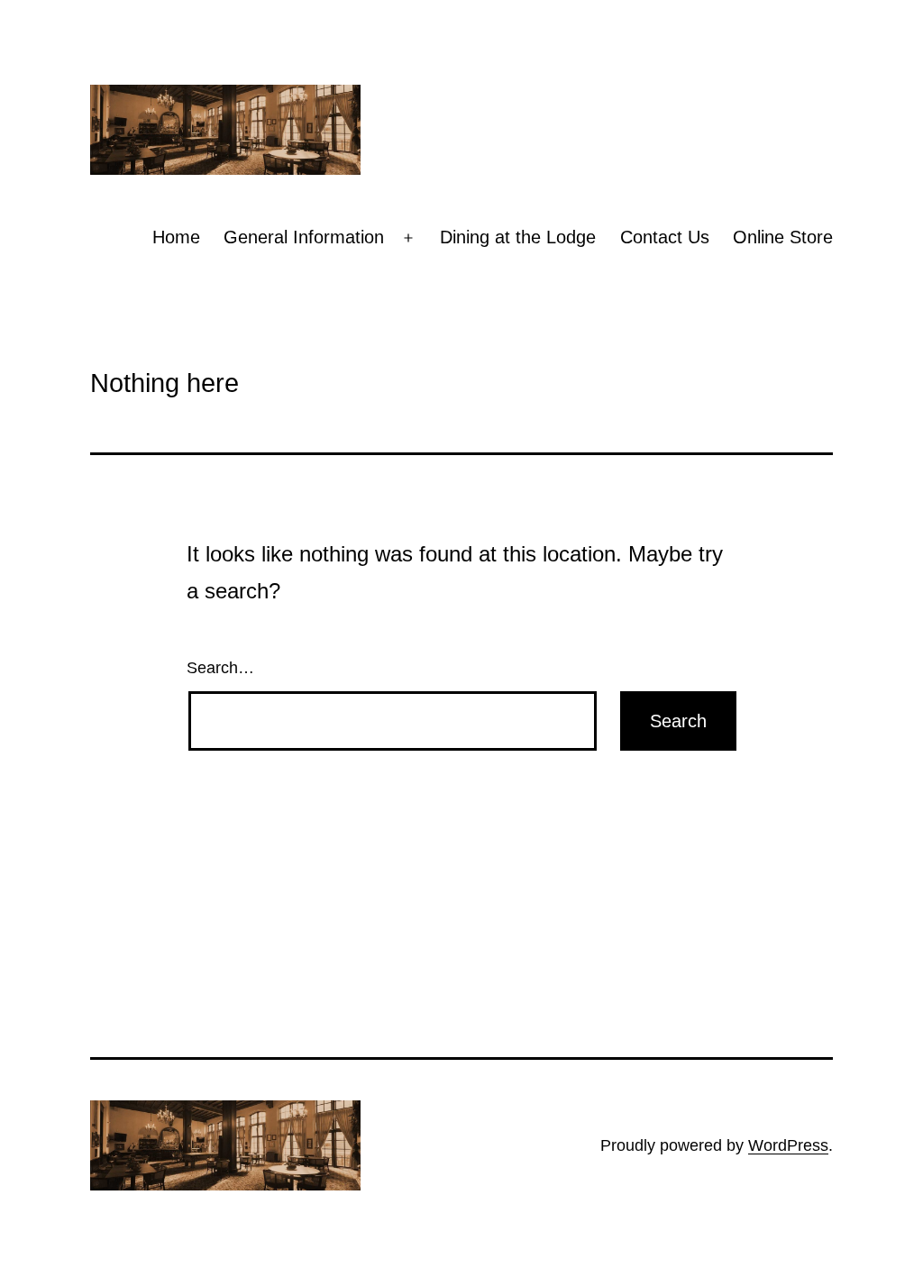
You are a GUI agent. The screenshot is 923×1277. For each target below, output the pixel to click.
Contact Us (664, 237)
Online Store (783, 237)
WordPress (788, 1145)
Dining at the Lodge (518, 237)
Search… (220, 668)
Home (176, 237)
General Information (304, 237)
